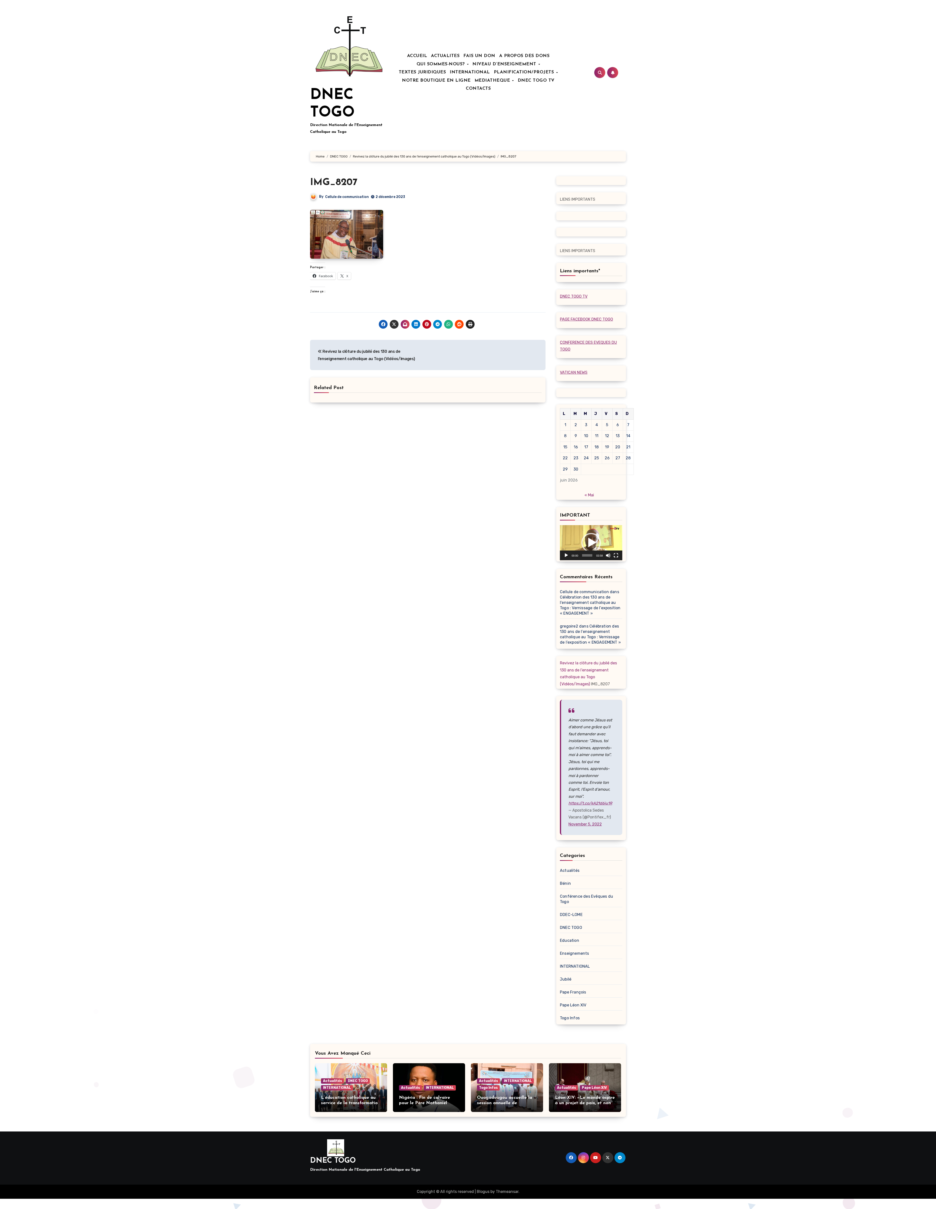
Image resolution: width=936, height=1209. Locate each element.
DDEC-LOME (571, 914)
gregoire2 (569, 626)
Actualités (569, 870)
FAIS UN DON (479, 56)
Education (569, 940)
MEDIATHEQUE (493, 81)
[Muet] (608, 555)
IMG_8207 (333, 182)
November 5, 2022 (585, 824)
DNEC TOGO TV (536, 81)
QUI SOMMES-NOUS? (442, 64)
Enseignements (574, 953)
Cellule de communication (347, 197)
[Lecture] (566, 555)
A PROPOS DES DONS (524, 56)
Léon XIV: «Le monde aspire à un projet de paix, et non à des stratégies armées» (585, 1103)
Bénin (565, 883)
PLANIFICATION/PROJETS (525, 72)
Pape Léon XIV (573, 1005)
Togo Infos (570, 1018)
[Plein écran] (616, 555)
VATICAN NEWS (573, 372)
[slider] (587, 555)
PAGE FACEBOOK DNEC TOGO (586, 319)
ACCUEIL (417, 56)
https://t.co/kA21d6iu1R (590, 803)
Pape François (573, 992)
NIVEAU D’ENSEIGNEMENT (505, 64)
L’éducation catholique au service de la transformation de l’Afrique (350, 1103)
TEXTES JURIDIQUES (422, 72)
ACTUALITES (445, 56)
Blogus (483, 1191)
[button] (591, 542)
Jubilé (565, 979)
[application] (591, 542)
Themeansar (507, 1191)
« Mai (589, 495)
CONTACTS (478, 89)
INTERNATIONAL (470, 72)
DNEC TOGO (571, 927)
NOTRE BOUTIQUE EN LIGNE (436, 81)
